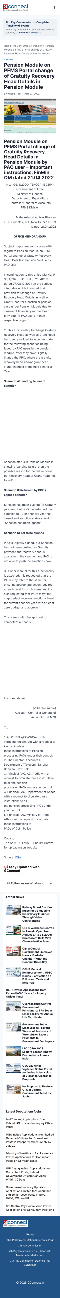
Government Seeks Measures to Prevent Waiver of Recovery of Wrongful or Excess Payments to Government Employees (38, 1033)
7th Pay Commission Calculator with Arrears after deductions (30, 1253)
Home (7, 45)
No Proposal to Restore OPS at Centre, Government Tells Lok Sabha (37, 1091)
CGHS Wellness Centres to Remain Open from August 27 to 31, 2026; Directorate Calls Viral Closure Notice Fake (38, 934)
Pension (37, 45)
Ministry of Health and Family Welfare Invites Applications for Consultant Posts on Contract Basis (29, 1157)
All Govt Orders (22, 45)
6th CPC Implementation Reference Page (30, 1240)
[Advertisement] (30, 424)
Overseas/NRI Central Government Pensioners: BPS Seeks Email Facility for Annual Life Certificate (37, 1010)
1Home (30, 1234)
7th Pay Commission (30, 1245)
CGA (18, 857)
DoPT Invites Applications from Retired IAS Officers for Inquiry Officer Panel (26, 993)
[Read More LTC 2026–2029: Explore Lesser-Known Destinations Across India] (13, 1051)
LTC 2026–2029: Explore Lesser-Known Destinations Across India (37, 1053)
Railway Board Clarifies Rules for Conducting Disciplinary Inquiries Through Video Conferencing (37, 914)
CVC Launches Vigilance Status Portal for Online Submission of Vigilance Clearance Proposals (37, 1072)
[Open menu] (54, 7)
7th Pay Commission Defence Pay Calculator (30, 1262)
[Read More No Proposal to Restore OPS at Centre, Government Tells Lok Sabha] (13, 1089)
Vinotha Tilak (14, 93)
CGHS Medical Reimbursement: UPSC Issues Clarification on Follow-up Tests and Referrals (37, 975)
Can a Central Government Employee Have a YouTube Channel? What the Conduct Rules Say (37, 955)
